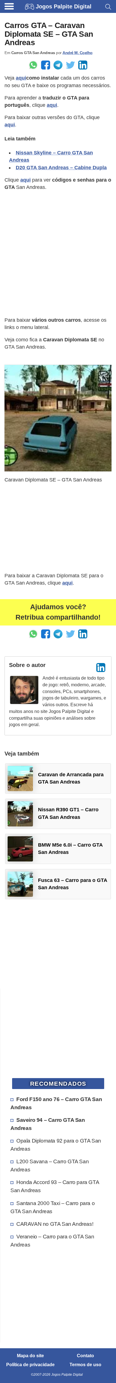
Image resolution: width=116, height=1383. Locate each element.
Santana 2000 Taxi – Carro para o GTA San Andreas (52, 1207)
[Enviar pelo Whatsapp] (33, 65)
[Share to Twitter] (70, 65)
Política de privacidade (30, 1365)
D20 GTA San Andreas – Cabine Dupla (61, 167)
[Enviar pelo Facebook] (45, 65)
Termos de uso (85, 1365)
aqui (21, 78)
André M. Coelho (78, 52)
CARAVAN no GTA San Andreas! (54, 1224)
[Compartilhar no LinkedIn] (82, 65)
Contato (85, 1356)
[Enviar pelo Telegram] (58, 65)
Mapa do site (30, 1356)
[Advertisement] (58, 253)
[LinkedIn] (100, 667)
